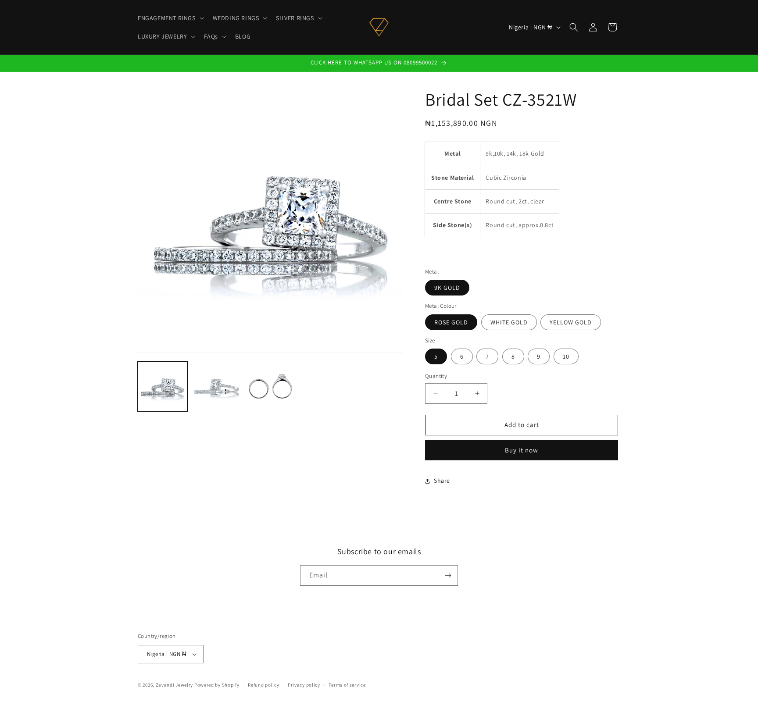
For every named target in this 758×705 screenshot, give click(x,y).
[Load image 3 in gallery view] (270, 386)
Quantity (436, 376)
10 (566, 356)
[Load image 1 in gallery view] (162, 386)
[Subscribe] (448, 575)
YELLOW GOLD (571, 322)
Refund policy (263, 685)
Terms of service (347, 685)
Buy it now (521, 450)
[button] (169, 18)
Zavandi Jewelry (174, 685)
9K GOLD (447, 288)
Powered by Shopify (217, 685)
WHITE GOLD (509, 322)
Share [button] (442, 480)
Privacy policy (304, 685)
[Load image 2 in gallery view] (216, 386)
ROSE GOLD (451, 322)
